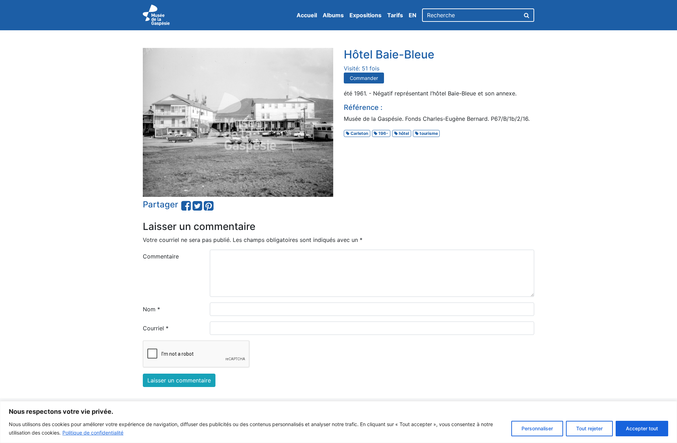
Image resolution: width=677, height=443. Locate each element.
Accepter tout (642, 428)
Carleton (358, 133)
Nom (151, 309)
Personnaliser (537, 428)
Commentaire (161, 256)
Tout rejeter (589, 428)
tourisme (428, 133)
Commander (364, 78)
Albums (333, 15)
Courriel (156, 328)
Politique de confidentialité (92, 433)
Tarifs (395, 15)
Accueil (307, 15)
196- (382, 133)
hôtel (403, 133)
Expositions (365, 15)
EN (412, 15)
